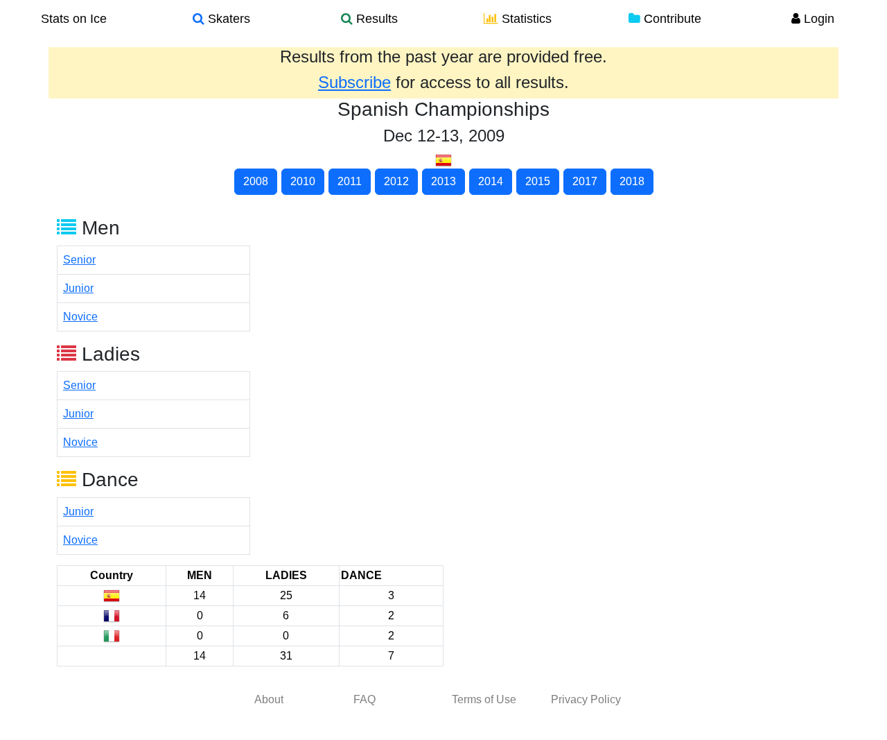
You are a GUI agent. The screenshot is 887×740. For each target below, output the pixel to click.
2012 (396, 181)
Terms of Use (484, 699)
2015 (537, 181)
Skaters (227, 19)
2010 (302, 181)
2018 (632, 181)
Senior (79, 260)
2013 (443, 181)
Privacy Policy (586, 699)
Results (375, 19)
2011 (349, 181)
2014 (490, 181)
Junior (78, 288)
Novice (80, 316)
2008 (255, 181)
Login (817, 19)
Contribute (670, 19)
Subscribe (354, 82)
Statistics (525, 19)
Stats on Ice (74, 19)
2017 (584, 181)
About (268, 699)
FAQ (364, 699)
